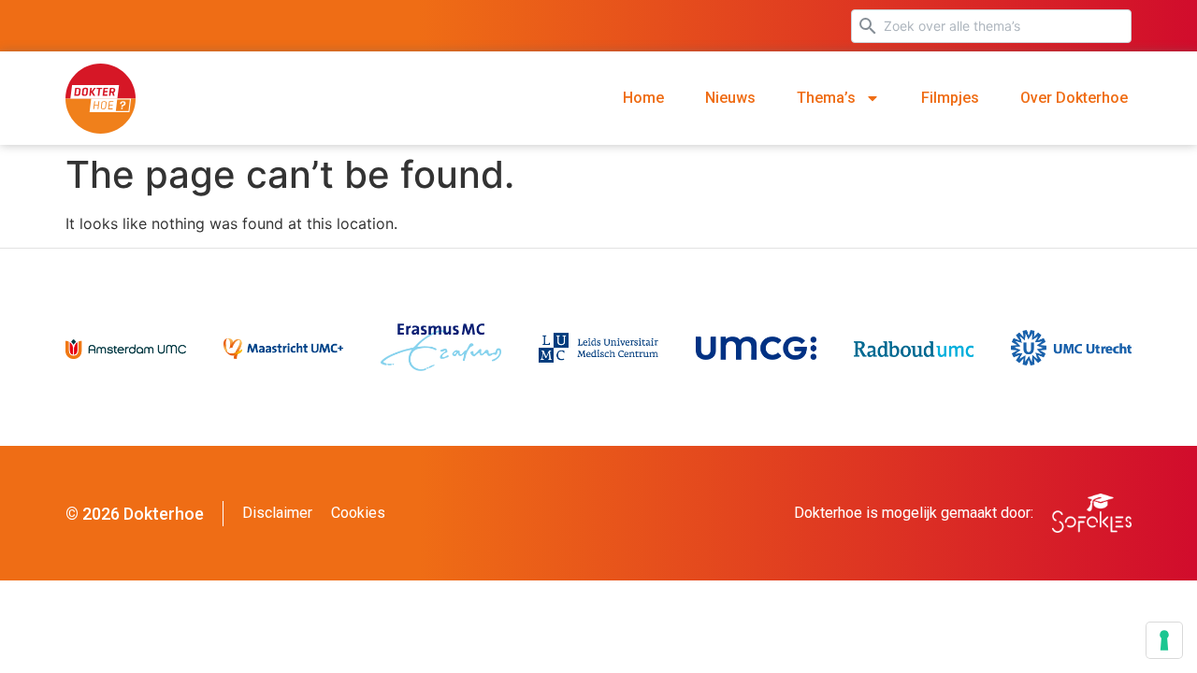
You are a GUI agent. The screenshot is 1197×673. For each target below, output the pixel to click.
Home (643, 98)
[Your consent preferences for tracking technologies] (1164, 640)
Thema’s (826, 98)
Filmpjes (950, 98)
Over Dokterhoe (1074, 98)
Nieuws (730, 98)
